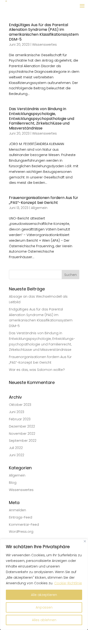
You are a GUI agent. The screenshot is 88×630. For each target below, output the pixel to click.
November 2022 (22, 433)
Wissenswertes (44, 44)
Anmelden (17, 510)
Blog (12, 482)
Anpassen (44, 607)
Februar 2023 (20, 419)
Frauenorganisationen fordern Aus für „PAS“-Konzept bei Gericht (43, 200)
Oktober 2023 (20, 404)
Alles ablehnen (44, 620)
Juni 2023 (16, 412)
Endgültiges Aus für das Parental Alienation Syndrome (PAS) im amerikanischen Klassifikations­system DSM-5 (44, 32)
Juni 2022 (16, 455)
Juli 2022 (16, 448)
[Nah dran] (85, 541)
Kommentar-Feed (24, 524)
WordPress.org (21, 531)
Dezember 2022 (22, 426)
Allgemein (39, 207)
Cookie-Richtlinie (68, 583)
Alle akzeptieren (44, 594)
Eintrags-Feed (20, 517)
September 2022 (22, 440)
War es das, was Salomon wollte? (37, 369)
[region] (44, 584)
